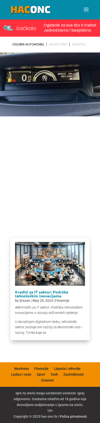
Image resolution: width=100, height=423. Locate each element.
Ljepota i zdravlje (67, 369)
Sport (41, 374)
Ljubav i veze (21, 374)
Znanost (47, 380)
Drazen (24, 300)
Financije (62, 300)
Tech (54, 374)
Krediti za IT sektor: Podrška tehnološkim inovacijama (41, 293)
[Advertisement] (50, 171)
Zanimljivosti (73, 374)
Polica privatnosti (73, 416)
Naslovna (21, 369)
